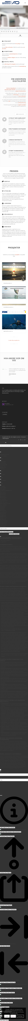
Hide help (2, 831)
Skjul (13, 1016)
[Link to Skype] (21, 440)
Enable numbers (18, 988)
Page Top (10, 905)
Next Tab (8, 945)
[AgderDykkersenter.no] (14, 319)
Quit (4, 1020)
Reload (2, 1011)
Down (7, 836)
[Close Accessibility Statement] (0, 536)
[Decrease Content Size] (0, 460)
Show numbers (3, 988)
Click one (2, 992)
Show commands (11, 827)
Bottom (8, 909)
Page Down (11, 836)
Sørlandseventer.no (7, 283)
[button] (14, 461)
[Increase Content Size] (0, 457)
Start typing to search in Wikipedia (6, 449)
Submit (5, 1007)
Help (1, 827)
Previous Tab (12, 982)
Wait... (1, 778)
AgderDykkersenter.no (8, 331)
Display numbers (10, 988)
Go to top (2, 905)
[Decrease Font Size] (0, 473)
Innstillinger (20, 1016)
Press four (7, 992)
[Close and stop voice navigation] (1, 795)
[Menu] (25, 2)
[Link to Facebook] (19, 440)
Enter (2, 1007)
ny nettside (5, 414)
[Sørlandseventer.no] (14, 271)
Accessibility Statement (14, 533)
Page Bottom (13, 909)
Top (6, 905)
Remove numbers (18, 998)
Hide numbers (3, 998)
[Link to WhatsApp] (23, 440)
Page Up (9, 872)
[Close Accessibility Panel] (5, 442)
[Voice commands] (0, 795)
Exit (1, 1020)
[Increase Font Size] (0, 470)
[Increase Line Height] (0, 476)
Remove (10, 1002)
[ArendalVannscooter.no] (14, 295)
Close (7, 1020)
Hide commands (8, 831)
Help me (5, 827)
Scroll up (2, 872)
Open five (12, 992)
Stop (1, 1015)
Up (5, 872)
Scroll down (3, 836)
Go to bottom (3, 909)
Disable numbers (10, 998)
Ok (8, 1007)
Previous (7, 982)
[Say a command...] (0, 771)
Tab (1, 945)
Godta (7, 1016)
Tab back (2, 982)
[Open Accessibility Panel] (0, 769)
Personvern (23, 436)
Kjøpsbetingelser (6, 438)
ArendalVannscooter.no (8, 307)
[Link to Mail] (25, 440)
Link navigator (3, 526)
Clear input (3, 1002)
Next (4, 945)
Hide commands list (17, 831)
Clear (7, 1002)
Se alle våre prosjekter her (14, 340)
